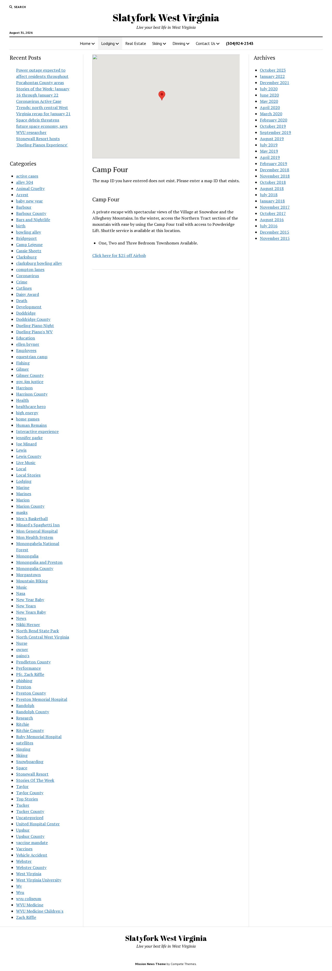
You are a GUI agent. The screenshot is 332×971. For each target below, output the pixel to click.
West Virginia (28, 874)
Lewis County (28, 456)
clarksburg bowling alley (39, 263)
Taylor (22, 786)
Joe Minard (26, 444)
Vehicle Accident (31, 855)
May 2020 (269, 101)
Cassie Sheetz (28, 251)
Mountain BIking (32, 581)
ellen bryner (27, 344)
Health (22, 400)
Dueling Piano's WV (34, 332)
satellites (24, 743)
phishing (24, 680)
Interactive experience (37, 431)
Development (29, 307)
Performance (28, 668)
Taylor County (29, 793)
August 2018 (272, 188)
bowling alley (28, 232)
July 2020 (269, 89)
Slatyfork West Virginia (166, 17)
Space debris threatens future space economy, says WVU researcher (41, 126)
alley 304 (24, 182)
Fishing (23, 363)
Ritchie (22, 724)
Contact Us (205, 43)
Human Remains (31, 425)
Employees (26, 350)
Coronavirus (27, 276)
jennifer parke (29, 437)
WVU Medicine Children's (39, 911)
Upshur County (30, 836)
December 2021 (274, 82)
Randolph (25, 705)
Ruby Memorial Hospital (38, 736)
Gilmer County (30, 375)
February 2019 (273, 163)
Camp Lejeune (29, 244)
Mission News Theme (150, 964)
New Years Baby (31, 612)
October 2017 (273, 213)
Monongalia (27, 556)
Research (24, 718)
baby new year (29, 201)
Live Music (26, 462)
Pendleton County (33, 662)
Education (25, 338)
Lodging (108, 43)
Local (21, 469)
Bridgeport (26, 238)
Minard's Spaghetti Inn (38, 525)
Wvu (20, 892)
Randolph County (32, 712)
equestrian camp (31, 356)
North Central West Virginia (42, 637)
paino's (22, 655)
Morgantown (28, 575)
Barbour (23, 207)
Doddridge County (33, 319)
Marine (22, 487)
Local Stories (28, 475)
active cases (27, 176)
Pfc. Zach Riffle (30, 674)
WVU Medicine (29, 905)
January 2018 (272, 201)
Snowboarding (29, 761)
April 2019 (270, 157)
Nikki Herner (28, 624)
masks (21, 512)
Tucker (22, 805)
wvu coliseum (28, 898)
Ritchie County (30, 730)
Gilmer (22, 369)
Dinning (178, 43)
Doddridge (26, 313)
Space (21, 768)
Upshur (23, 830)
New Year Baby (30, 599)
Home (85, 43)
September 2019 (275, 132)
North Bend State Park (37, 631)
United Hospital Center (38, 824)
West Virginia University (38, 880)
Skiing (157, 43)
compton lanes (30, 269)
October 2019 (273, 126)
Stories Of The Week (35, 780)
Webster (24, 861)
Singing (23, 749)
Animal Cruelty (30, 188)
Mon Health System (34, 537)
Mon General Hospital (37, 531)
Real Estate (135, 43)
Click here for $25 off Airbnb (119, 255)
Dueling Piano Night (35, 325)
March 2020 (271, 114)
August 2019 (272, 138)
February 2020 (273, 120)
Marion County (30, 506)
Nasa (20, 593)
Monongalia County (34, 568)
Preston (23, 687)
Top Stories (27, 799)
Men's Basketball (32, 518)
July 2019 (269, 145)
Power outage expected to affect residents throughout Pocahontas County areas (42, 76)
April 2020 (270, 107)
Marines (23, 494)
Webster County (31, 867)
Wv (19, 886)
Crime (21, 282)
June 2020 (269, 95)
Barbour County (31, 213)
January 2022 (272, 76)
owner (22, 649)
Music (21, 587)
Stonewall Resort (32, 774)
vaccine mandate (32, 842)
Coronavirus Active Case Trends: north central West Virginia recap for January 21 (43, 107)
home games (27, 419)
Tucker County (30, 811)
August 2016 (272, 219)
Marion (23, 500)
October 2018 (273, 182)
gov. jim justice (29, 381)
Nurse (21, 643)
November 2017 (275, 207)
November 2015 (275, 238)
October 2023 (273, 70)
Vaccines (24, 849)
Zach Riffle (26, 917)
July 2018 (269, 195)
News (21, 618)
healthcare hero (31, 406)
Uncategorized (29, 817)
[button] (161, 95)
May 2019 (269, 151)
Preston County (31, 693)
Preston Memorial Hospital (41, 699)
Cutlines (24, 288)
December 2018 (274, 170)
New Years (26, 606)
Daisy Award (27, 294)
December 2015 (274, 232)
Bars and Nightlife (33, 219)
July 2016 (269, 226)
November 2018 (275, 176)
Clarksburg (26, 257)
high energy (27, 413)
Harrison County (31, 394)
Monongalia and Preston (39, 562)
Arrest (22, 195)
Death (21, 300)
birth (20, 226)
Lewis (21, 450)
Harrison (24, 388)
